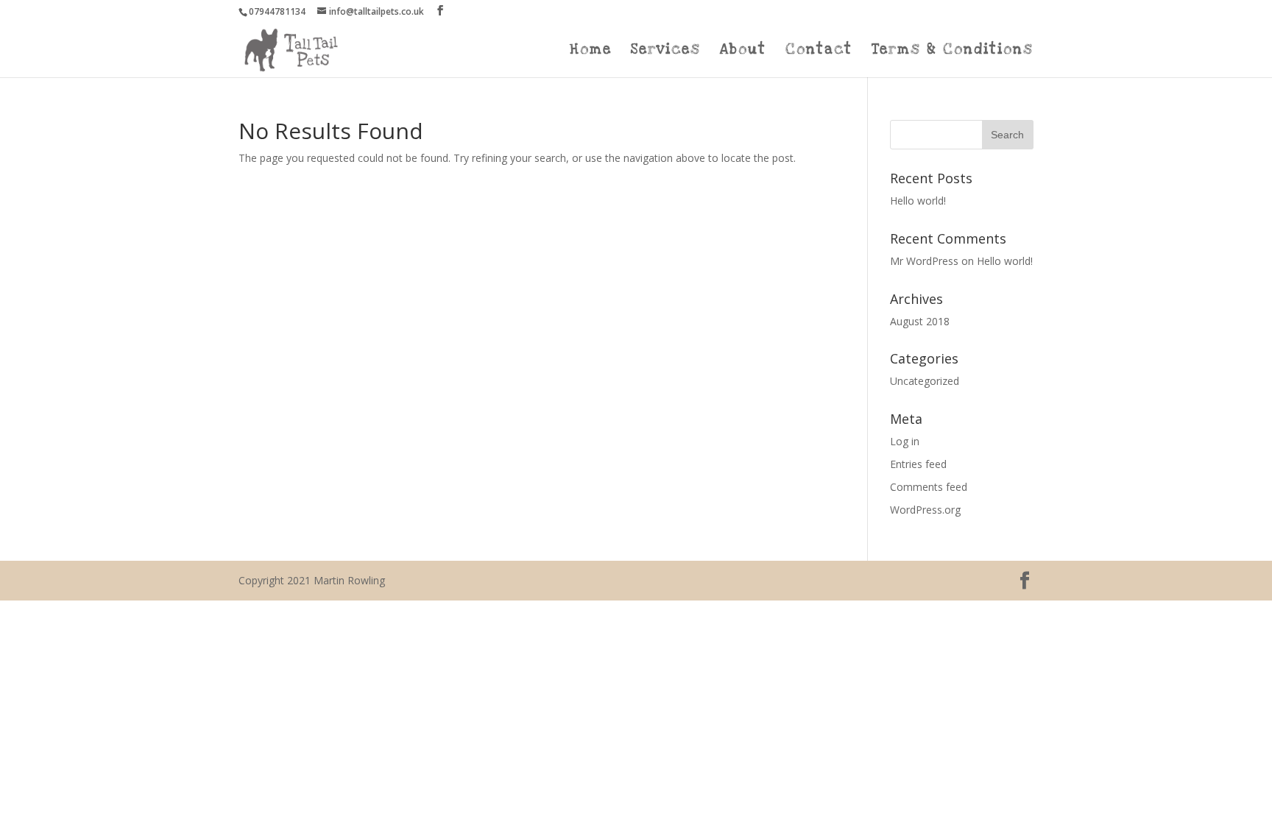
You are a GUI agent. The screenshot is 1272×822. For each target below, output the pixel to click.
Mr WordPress (924, 261)
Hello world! (918, 201)
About (743, 52)
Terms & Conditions (953, 52)
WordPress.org (925, 510)
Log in (904, 441)
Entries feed (918, 464)
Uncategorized (924, 381)
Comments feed (928, 487)
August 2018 (920, 321)
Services (666, 52)
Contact (818, 52)
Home (591, 52)
